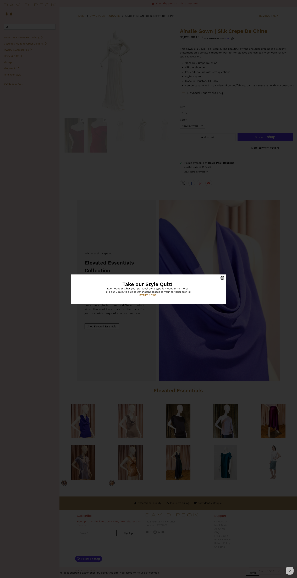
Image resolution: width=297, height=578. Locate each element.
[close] (222, 278)
